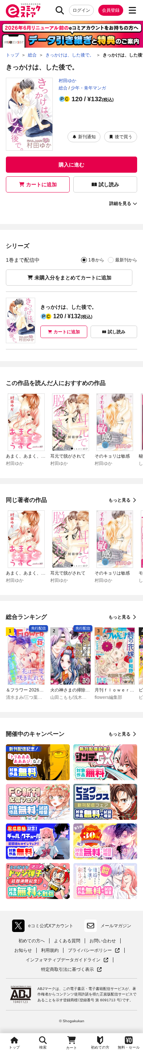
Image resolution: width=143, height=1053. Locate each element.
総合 (63, 88)
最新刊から (126, 260)
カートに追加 (41, 184)
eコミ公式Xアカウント (44, 927)
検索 (43, 1047)
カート (71, 1048)
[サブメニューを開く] (132, 10)
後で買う (123, 136)
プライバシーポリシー (94, 950)
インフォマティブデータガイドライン (63, 960)
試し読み (109, 184)
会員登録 (111, 10)
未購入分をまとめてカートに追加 (72, 277)
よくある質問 (67, 940)
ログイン (81, 10)
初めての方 (100, 1047)
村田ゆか (67, 80)
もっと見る (120, 500)
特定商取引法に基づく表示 (71, 969)
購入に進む (71, 165)
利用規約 (50, 950)
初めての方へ (31, 940)
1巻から (96, 260)
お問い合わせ (102, 940)
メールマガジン (115, 925)
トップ (14, 1047)
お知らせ (23, 950)
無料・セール (129, 1047)
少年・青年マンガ (88, 88)
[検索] (60, 10)
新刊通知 (87, 136)
